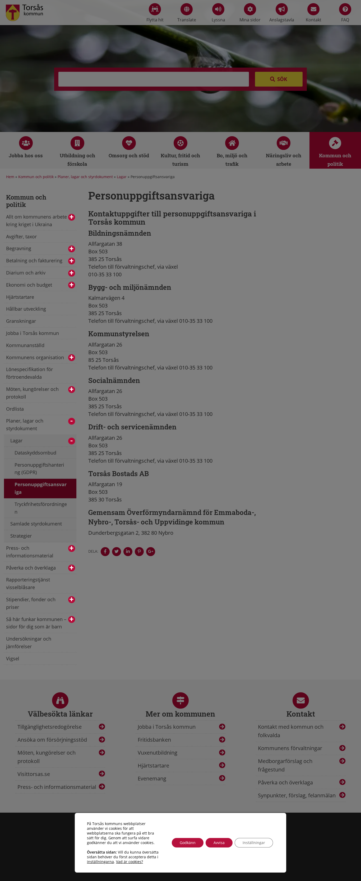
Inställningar (254, 842)
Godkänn (188, 842)
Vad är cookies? (129, 861)
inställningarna (100, 861)
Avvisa (219, 842)
